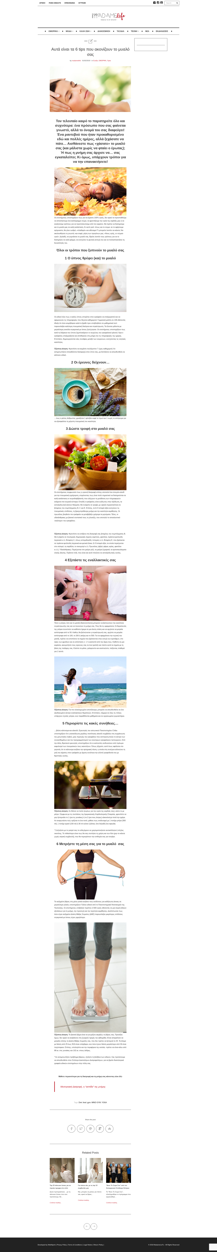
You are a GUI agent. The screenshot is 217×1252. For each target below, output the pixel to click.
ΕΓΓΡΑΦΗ (82, 3)
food (84, 1102)
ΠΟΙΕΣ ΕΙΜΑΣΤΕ (55, 3)
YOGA (104, 1102)
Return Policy (98, 1245)
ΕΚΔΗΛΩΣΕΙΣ (162, 31)
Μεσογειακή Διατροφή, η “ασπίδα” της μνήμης (83, 1086)
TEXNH (134, 31)
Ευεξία (95, 60)
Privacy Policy (62, 1245)
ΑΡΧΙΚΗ (42, 3)
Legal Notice (87, 1245)
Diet (80, 1102)
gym (89, 1102)
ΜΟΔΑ (69, 31)
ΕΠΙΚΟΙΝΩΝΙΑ (70, 3)
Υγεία (109, 60)
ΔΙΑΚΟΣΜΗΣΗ (104, 31)
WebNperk (51, 1245)
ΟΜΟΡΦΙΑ (53, 31)
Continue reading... (55, 1203)
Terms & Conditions (75, 1245)
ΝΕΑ (147, 31)
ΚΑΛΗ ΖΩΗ (85, 31)
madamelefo (76, 60)
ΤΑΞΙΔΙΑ (120, 31)
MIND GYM (96, 1102)
